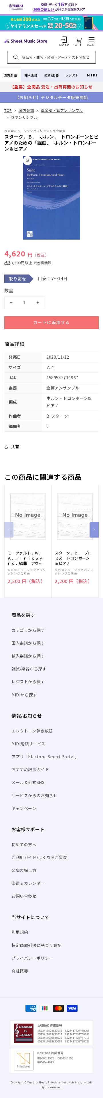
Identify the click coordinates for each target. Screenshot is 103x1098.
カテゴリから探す (28, 630)
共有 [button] (15, 446)
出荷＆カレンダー (28, 883)
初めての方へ (24, 844)
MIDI (92, 75)
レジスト (72, 75)
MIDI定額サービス (28, 744)
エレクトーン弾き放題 (32, 731)
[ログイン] (64, 39)
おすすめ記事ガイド (30, 769)
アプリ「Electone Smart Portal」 (45, 756)
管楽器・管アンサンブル (62, 110)
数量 (8, 290)
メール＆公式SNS (27, 782)
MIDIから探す (24, 695)
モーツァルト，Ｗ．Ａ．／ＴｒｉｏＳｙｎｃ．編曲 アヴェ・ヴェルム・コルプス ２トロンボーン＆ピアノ (25, 558)
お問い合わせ (24, 896)
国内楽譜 (10, 75)
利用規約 (19, 932)
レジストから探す (28, 681)
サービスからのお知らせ (34, 795)
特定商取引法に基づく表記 (36, 945)
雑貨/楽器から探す (28, 669)
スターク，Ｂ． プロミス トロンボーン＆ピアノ (73, 558)
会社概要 (19, 971)
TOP (8, 110)
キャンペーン (23, 808)
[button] (91, 39)
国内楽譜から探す (28, 643)
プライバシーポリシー (32, 958)
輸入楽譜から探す (28, 656)
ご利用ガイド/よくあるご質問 (39, 857)
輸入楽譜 (30, 75)
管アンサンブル (24, 117)
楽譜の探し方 (24, 870)
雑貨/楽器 (51, 75)
